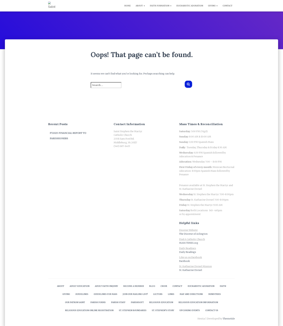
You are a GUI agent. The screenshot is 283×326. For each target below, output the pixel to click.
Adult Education (79, 286)
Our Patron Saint (75, 302)
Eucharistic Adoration (189, 5)
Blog (152, 286)
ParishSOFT (137, 302)
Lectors (157, 294)
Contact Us (211, 310)
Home (127, 5)
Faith (223, 286)
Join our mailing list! (135, 294)
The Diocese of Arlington (193, 233)
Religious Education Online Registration (89, 310)
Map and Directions (191, 294)
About (139, 5)
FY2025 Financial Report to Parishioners (68, 136)
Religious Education (161, 302)
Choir (163, 286)
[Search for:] (138, 87)
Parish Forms (98, 302)
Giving (212, 5)
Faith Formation (160, 5)
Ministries (214, 294)
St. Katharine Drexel (190, 270)
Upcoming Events (189, 310)
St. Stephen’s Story (163, 310)
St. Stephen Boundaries (132, 310)
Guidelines (81, 294)
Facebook (184, 261)
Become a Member (133, 286)
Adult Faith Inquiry (106, 286)
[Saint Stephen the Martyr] (52, 6)
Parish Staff (118, 302)
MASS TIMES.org (188, 242)
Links (171, 294)
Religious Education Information (198, 302)
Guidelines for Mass (105, 294)
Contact (227, 5)
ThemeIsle (229, 318)
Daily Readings (187, 252)
